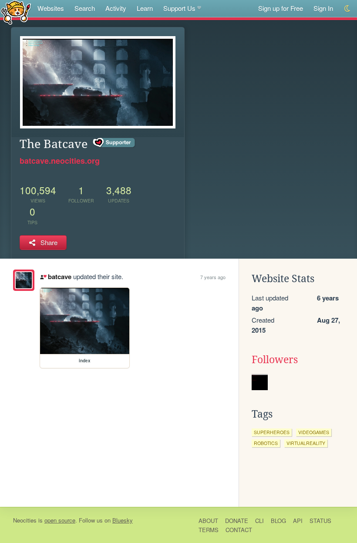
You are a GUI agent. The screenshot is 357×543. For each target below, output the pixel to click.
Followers (275, 359)
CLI (259, 520)
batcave (59, 276)
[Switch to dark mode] (347, 8)
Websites (50, 8)
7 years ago (213, 276)
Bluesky (122, 520)
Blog (278, 520)
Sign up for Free (280, 8)
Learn (145, 8)
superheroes (272, 432)
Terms (209, 530)
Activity (115, 8)
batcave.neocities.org (60, 160)
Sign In (323, 8)
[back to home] (16, 12)
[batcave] (24, 280)
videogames (313, 432)
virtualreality (305, 443)
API (298, 520)
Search (84, 8)
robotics (266, 443)
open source (59, 520)
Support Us (179, 8)
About (208, 520)
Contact (239, 530)
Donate (236, 520)
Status (320, 520)
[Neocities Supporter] (114, 143)
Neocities (25, 520)
